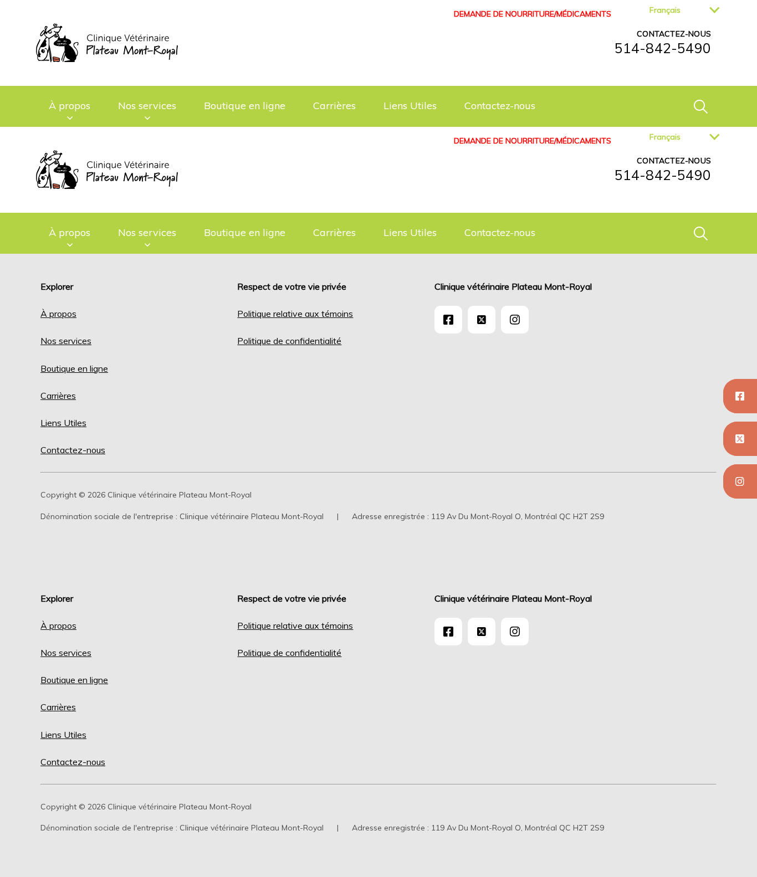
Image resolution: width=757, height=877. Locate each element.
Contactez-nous (499, 105)
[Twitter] (740, 439)
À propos (69, 105)
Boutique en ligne (244, 105)
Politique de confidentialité (289, 340)
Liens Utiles (410, 105)
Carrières (334, 105)
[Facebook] (740, 396)
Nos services (147, 105)
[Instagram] (740, 481)
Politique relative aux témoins (295, 313)
